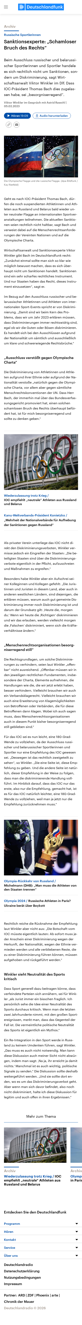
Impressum (13, 1284)
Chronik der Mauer (19, 1301)
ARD (22, 1295)
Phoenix (43, 1295)
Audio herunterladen (54, 115)
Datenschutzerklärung (22, 1271)
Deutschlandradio (18, 1265)
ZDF (31, 1295)
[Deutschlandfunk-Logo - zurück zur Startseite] (41, 7)
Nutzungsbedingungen (22, 1277)
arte (56, 1295)
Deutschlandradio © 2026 (25, 1308)
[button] (6, 7)
